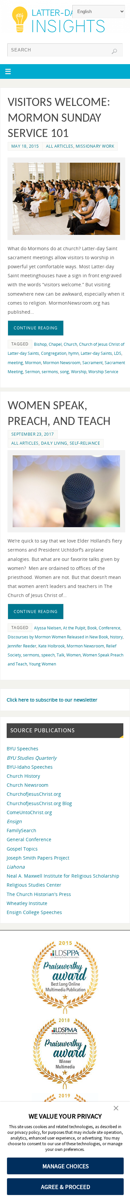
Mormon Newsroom (61, 362)
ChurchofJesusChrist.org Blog (39, 803)
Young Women (42, 664)
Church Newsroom (27, 785)
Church (70, 344)
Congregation (53, 353)
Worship (78, 372)
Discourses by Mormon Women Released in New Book (58, 637)
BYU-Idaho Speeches (30, 767)
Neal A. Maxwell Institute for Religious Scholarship (63, 876)
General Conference (29, 839)
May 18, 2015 (25, 146)
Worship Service (103, 372)
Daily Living (54, 443)
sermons (50, 372)
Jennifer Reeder (22, 646)
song (64, 372)
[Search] (114, 51)
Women (73, 655)
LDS (117, 353)
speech (48, 655)
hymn (73, 353)
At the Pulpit (74, 628)
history (116, 637)
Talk (60, 655)
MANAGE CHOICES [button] (65, 1166)
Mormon (33, 362)
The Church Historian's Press (39, 894)
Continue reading (36, 327)
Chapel (55, 344)
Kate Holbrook (51, 646)
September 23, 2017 (32, 434)
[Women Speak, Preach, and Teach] (66, 491)
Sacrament (92, 362)
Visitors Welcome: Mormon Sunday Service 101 (59, 118)
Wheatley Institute (27, 903)
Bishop (40, 344)
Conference (109, 628)
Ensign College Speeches (34, 912)
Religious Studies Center (34, 885)
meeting (15, 362)
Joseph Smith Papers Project (38, 858)
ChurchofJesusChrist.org (34, 794)
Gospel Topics (22, 849)
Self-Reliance (85, 443)
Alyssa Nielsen (47, 628)
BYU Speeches (22, 748)
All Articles (59, 146)
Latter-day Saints (96, 353)
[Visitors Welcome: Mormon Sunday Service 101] (66, 199)
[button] (116, 1109)
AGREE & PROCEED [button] (65, 1187)
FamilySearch (21, 830)
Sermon (32, 372)
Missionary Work (95, 146)
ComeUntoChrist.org (29, 812)
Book (92, 628)
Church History (23, 776)
